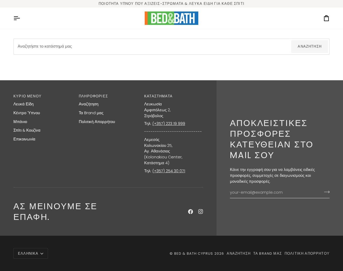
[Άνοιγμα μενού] (21, 18)
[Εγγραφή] (325, 192)
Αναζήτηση (310, 46)
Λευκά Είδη (23, 104)
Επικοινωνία (24, 139)
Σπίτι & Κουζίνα (26, 130)
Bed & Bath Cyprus (193, 253)
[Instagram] (200, 211)
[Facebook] (190, 211)
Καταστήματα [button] (158, 96)
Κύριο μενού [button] (27, 96)
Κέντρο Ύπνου (26, 113)
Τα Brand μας (91, 113)
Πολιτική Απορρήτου (97, 121)
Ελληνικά (28, 253)
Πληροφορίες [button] (93, 96)
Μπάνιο (20, 121)
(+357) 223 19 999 (168, 123)
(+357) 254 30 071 (168, 171)
